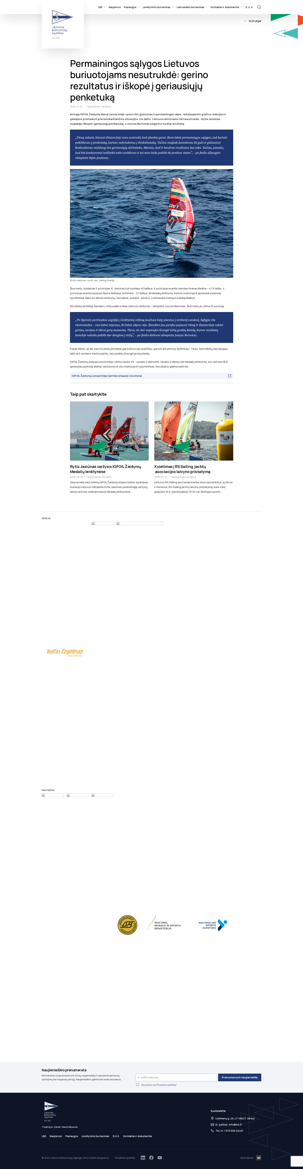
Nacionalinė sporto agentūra (214, 925)
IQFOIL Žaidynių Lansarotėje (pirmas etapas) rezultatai (107, 376)
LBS (100, 7)
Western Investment (258, 1157)
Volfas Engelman (65, 653)
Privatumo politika (166, 1084)
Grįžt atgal (255, 21)
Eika (103, 653)
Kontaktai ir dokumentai (225, 7)
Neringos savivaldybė (78, 925)
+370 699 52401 (233, 1131)
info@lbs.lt (235, 1124)
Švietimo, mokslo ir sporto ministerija (164, 925)
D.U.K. (116, 1136)
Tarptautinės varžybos (98, 106)
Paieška (259, 7)
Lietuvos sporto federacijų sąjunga (127, 925)
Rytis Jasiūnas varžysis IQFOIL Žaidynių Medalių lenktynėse (105, 469)
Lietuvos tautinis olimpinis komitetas (103, 925)
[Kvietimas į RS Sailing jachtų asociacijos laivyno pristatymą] (193, 431)
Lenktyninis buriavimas (156, 7)
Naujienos (115, 7)
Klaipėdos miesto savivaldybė (53, 925)
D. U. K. (249, 7)
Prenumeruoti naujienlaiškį (240, 1077)
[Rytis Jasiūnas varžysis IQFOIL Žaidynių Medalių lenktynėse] (109, 431)
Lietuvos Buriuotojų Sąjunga (63, 24)
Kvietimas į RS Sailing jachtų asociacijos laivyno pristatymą (182, 469)
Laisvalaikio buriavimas (190, 7)
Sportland (139, 653)
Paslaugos (130, 7)
